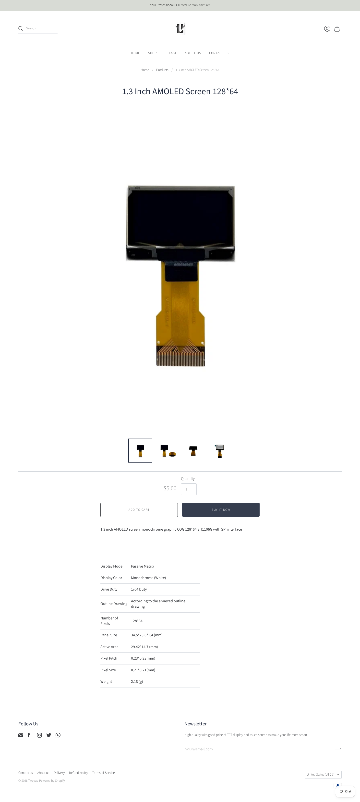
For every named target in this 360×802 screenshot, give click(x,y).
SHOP (152, 53)
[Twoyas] (180, 29)
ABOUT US (193, 53)
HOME (135, 53)
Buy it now (221, 510)
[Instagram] (39, 736)
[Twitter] (48, 736)
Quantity (188, 478)
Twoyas (33, 781)
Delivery (59, 772)
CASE (173, 53)
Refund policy (78, 772)
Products (162, 70)
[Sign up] (338, 749)
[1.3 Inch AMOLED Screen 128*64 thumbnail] (140, 451)
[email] (20, 736)
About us (43, 772)
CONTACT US (219, 53)
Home (145, 70)
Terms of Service (103, 772)
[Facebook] (29, 736)
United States (321, 774)
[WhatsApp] (58, 736)
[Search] (20, 28)
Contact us (25, 772)
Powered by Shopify (52, 781)
